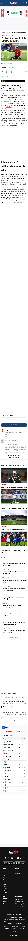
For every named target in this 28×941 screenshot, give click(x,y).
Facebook (22, 928)
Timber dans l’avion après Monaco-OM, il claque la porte (13, 623)
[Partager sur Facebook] (2, 72)
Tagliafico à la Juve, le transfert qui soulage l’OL (13, 572)
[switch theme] (23, 3)
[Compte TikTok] (16, 858)
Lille (14, 89)
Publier (14, 425)
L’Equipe (8, 107)
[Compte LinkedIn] (13, 858)
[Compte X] (6, 858)
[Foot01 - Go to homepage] (14, 852)
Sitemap (14, 931)
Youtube (24, 926)
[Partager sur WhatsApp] (12, 67)
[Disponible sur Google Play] (8, 863)
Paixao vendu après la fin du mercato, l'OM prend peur (14, 589)
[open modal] (26, 3)
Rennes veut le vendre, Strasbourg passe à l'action (13, 631)
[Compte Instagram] (11, 858)
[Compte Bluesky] (21, 858)
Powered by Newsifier (14, 935)
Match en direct (14, 926)
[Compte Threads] (23, 858)
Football (5, 926)
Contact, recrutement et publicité (14, 917)
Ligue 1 (3, 484)
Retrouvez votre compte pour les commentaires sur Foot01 (14, 920)
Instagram (7, 928)
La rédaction (10, 923)
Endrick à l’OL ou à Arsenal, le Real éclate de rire (13, 614)
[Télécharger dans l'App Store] (19, 863)
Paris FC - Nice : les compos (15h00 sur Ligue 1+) (14, 581)
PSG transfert (19, 923)
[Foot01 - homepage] (14, 3)
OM (2, 548)
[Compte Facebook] (8, 858)
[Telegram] (11, 72)
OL (2, 505)
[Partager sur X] (6, 72)
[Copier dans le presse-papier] (2, 76)
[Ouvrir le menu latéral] (1, 3)
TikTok (14, 928)
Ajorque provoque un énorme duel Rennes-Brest (13, 564)
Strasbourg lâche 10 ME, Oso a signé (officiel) (14, 598)
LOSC (2, 35)
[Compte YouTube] (18, 858)
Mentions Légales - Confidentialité (14, 914)
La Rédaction (8, 63)
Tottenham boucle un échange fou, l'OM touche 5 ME (13, 606)
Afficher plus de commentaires (14, 456)
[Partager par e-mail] (6, 76)
